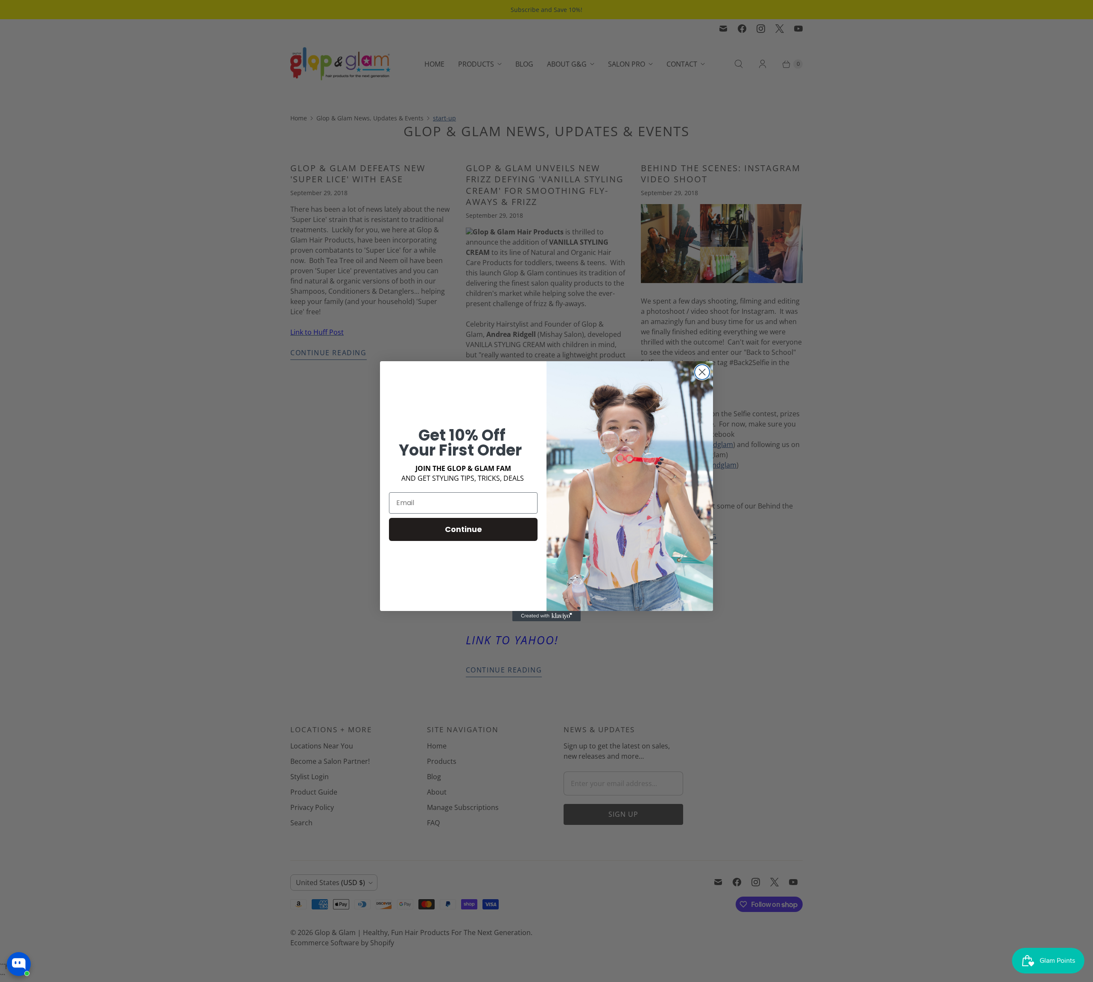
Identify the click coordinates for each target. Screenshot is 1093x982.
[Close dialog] (702, 372)
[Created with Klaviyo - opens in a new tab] (546, 616)
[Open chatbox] (19, 964)
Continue (463, 529)
